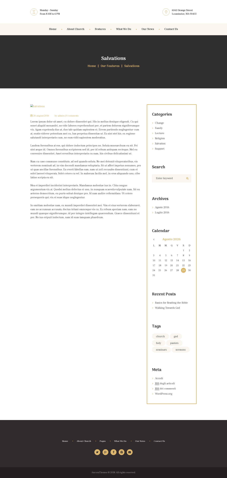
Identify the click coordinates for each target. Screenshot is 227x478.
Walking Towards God (167, 308)
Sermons (181, 349)
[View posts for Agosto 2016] (154, 239)
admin (61, 115)
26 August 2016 (41, 115)
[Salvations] (86, 106)
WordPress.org (163, 393)
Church (160, 336)
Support (159, 148)
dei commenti (165, 388)
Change (159, 123)
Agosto (162, 207)
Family (159, 128)
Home (92, 66)
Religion (160, 138)
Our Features (110, 66)
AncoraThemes (99, 472)
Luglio (162, 212)
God (176, 336)
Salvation (160, 143)
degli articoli (165, 383)
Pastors (174, 343)
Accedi (159, 378)
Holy (158, 343)
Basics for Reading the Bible (171, 302)
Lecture (159, 133)
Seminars (161, 349)
